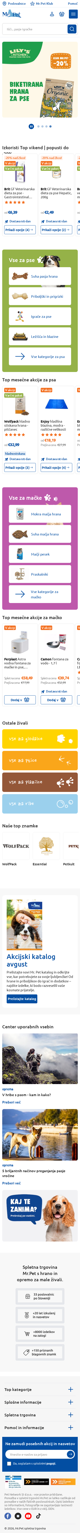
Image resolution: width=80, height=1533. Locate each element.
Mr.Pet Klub (44, 3)
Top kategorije (18, 1389)
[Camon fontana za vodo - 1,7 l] (56, 642)
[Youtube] (28, 1516)
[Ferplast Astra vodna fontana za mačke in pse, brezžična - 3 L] (20, 642)
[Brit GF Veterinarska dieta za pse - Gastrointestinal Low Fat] (20, 172)
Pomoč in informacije (24, 1427)
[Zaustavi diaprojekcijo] (31, 126)
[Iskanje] (72, 29)
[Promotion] (40, 1216)
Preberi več (11, 1101)
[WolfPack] (16, 846)
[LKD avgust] (40, 80)
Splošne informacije (22, 1402)
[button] (73, 14)
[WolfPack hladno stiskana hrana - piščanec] (20, 405)
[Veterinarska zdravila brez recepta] (13, 1481)
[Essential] (46, 846)
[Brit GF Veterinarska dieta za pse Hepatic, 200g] (56, 172)
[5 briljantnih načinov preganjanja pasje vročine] (40, 1135)
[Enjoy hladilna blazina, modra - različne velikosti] (56, 405)
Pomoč (73, 4)
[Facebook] (7, 1516)
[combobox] (37, 29)
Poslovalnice (17, 3)
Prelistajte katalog (22, 998)
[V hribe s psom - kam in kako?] (40, 1059)
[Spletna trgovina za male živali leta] (36, 1481)
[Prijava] (70, 1454)
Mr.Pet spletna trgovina (30, 1528)
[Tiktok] (38, 1516)
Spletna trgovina (20, 1414)
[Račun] (52, 14)
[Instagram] (18, 1516)
